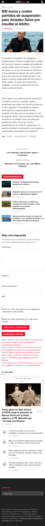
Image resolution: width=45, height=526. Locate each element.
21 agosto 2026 (19, 197)
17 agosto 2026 (19, 211)
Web (3, 296)
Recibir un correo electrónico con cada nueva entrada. (20, 320)
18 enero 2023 (20, 28)
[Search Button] (42, 1)
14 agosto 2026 (19, 223)
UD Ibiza (33, 136)
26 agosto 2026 (19, 187)
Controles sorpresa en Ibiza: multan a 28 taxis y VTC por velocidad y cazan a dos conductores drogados (25, 465)
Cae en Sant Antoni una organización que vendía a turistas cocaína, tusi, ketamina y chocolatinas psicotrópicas (22, 342)
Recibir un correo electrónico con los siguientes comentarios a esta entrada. (21, 310)
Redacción (8, 28)
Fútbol (9, 136)
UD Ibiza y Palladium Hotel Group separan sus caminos (26, 183)
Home (4, 7)
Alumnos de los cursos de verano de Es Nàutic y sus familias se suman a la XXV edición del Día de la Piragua (28, 218)
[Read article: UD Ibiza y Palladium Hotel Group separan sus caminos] (6, 184)
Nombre (5, 275)
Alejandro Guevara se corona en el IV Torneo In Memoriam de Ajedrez (27, 193)
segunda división (20, 136)
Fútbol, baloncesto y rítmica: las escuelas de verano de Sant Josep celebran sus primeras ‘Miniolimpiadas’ (26, 205)
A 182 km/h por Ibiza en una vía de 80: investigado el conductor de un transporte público (26, 432)
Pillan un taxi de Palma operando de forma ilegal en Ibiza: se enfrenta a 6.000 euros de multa (26, 442)
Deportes (10, 7)
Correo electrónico (10, 286)
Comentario (7, 247)
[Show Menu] (3, 1)
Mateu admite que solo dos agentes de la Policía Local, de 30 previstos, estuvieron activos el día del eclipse (26, 452)
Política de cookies (26, 518)
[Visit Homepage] (22, 1)
